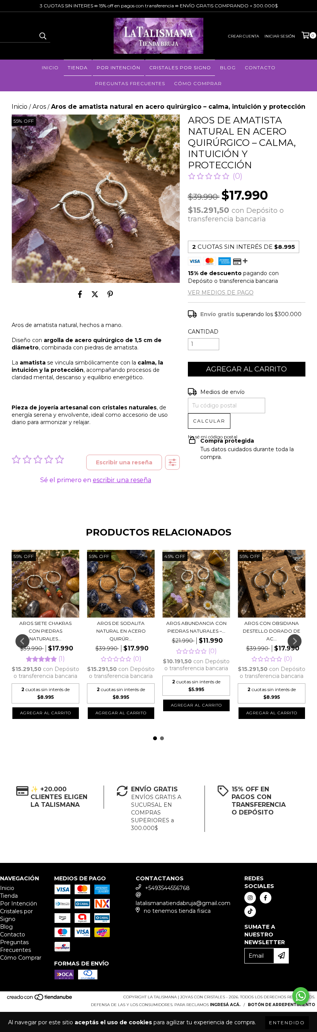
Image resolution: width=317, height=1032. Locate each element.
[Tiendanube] (40, 999)
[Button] (172, 462)
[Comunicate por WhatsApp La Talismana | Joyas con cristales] (300, 996)
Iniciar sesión (279, 36)
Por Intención (118, 67)
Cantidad (203, 331)
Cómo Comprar (198, 83)
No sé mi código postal (212, 437)
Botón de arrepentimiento (281, 1004)
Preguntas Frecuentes (130, 83)
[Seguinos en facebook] (265, 898)
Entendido (287, 1022)
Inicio (50, 67)
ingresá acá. (225, 1004)
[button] (215, 176)
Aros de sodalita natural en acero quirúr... (121, 631)
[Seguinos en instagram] (250, 898)
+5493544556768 (167, 888)
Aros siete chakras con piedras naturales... (45, 631)
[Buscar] (42, 36)
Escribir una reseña (124, 462)
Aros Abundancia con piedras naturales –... (196, 627)
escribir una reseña (122, 480)
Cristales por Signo (180, 67)
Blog (228, 67)
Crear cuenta (243, 36)
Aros (39, 106)
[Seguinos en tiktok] (250, 911)
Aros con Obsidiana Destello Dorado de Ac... (271, 631)
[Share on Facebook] (80, 294)
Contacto (260, 67)
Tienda (78, 67)
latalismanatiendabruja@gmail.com (183, 903)
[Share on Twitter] (95, 294)
